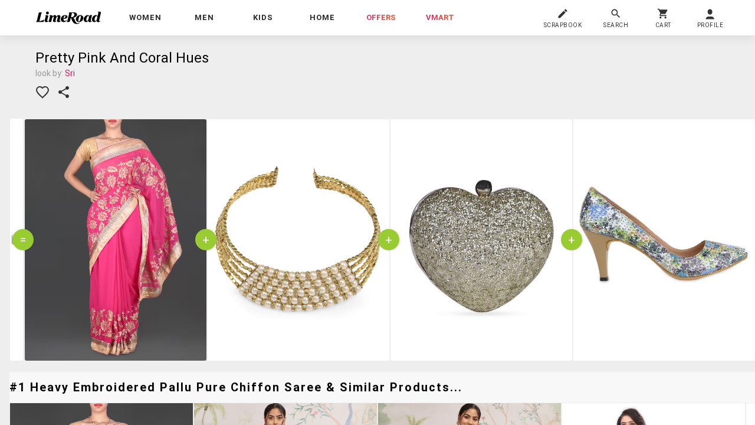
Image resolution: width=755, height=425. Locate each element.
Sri (70, 73)
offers (381, 17)
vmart (440, 17)
